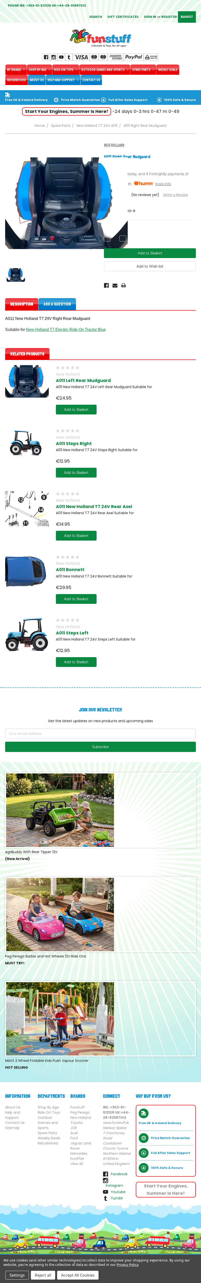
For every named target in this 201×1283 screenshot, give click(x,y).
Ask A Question (57, 303)
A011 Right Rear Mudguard (145, 125)
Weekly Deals (167, 69)
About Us (37, 79)
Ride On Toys (64, 69)
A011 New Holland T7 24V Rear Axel (94, 507)
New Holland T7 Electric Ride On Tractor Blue (66, 329)
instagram (114, 1185)
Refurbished (16, 79)
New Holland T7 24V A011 (96, 125)
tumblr (117, 1198)
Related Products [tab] (27, 353)
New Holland (80, 1117)
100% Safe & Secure (180, 100)
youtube (118, 1191)
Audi (74, 1133)
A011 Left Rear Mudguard (83, 380)
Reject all (43, 1275)
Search (95, 17)
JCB (73, 1127)
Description (21, 303)
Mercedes (78, 1153)
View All (76, 1163)
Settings (17, 1275)
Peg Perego (80, 1112)
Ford (74, 1138)
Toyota (76, 1122)
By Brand (14, 69)
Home (40, 125)
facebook (119, 1174)
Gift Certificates (122, 17)
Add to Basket (76, 409)
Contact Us (91, 79)
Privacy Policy (127, 1264)
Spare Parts (141, 69)
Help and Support (61, 79)
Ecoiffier (77, 1158)
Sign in (150, 17)
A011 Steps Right (74, 443)
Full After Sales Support (128, 100)
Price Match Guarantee (80, 100)
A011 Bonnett (70, 570)
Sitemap (12, 1127)
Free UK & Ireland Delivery (26, 100)
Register (169, 17)
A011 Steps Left (72, 633)
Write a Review (175, 194)
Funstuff (77, 1107)
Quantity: (111, 230)
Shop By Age (38, 69)
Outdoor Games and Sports (103, 69)
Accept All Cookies (78, 1275)
